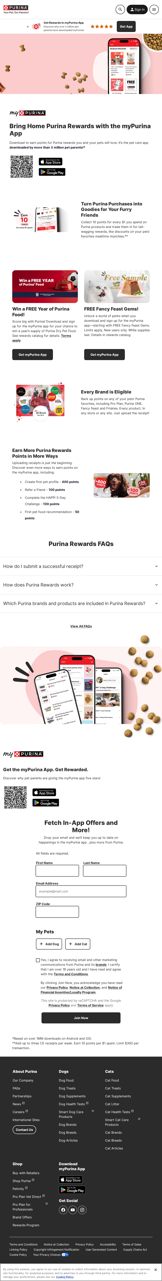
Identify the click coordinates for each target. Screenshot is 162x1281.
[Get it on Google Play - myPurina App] (52, 172)
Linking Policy (18, 1249)
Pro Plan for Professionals (23, 1207)
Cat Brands (113, 1132)
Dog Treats (67, 1088)
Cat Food (112, 1080)
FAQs (16, 1088)
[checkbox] (38, 960)
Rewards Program (26, 1225)
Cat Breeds (113, 1140)
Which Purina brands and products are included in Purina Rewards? (74, 603)
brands (101, 965)
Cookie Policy (18, 1254)
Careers (18, 1112)
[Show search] (120, 9)
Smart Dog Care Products (71, 1114)
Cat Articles (114, 1148)
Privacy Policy (57, 987)
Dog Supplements (72, 1096)
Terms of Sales (131, 1244)
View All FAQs (81, 626)
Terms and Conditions (71, 974)
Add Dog (52, 944)
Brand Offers (22, 1217)
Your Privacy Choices (46, 1254)
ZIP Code (43, 904)
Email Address (47, 883)
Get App (126, 26)
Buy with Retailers (26, 1173)
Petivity (18, 1189)
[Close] (27, 26)
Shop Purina (22, 1181)
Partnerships (22, 1096)
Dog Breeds (67, 1132)
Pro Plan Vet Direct (27, 1197)
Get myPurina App (33, 355)
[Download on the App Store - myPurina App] (50, 162)
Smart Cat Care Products (117, 1122)
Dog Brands (67, 1125)
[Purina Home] (59, 9)
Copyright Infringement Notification (56, 1249)
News (17, 1104)
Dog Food (66, 1080)
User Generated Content (101, 1249)
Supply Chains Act (135, 1249)
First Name (44, 863)
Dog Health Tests (72, 1104)
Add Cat (81, 944)
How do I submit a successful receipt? (43, 566)
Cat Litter (112, 1104)
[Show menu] (154, 9)
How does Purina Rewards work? (38, 585)
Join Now (81, 1018)
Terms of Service (90, 1005)
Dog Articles (68, 1140)
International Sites (26, 1120)
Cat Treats (113, 1088)
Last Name (91, 863)
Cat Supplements (118, 1096)
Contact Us (24, 1130)
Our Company (23, 1080)
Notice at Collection (85, 987)
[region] (81, 1272)
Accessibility (108, 1244)
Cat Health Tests (117, 1112)
